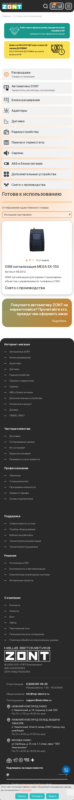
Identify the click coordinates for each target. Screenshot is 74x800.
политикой (26, 790)
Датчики (14, 369)
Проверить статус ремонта (24, 459)
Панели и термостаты (21, 380)
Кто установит (17, 447)
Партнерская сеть (19, 628)
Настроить (37, 796)
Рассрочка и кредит (20, 404)
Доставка (14, 436)
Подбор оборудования (22, 529)
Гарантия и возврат (20, 453)
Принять (22, 796)
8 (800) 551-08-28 (36, 684)
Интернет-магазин (17, 344)
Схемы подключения (21, 498)
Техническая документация (25, 541)
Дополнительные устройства (25, 398)
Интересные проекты (21, 580)
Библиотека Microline (21, 535)
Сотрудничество (18, 481)
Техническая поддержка (23, 546)
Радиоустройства (19, 375)
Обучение (15, 475)
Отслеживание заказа (22, 441)
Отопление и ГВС (19, 563)
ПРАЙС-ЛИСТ (17, 415)
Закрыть (52, 796)
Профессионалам (16, 468)
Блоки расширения (20, 357)
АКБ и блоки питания (21, 392)
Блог (12, 616)
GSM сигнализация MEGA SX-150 (32, 267)
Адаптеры (15, 363)
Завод (13, 622)
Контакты (14, 605)
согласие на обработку (32, 784)
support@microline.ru (38, 700)
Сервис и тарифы (19, 493)
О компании (12, 597)
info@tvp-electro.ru (37, 694)
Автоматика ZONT (19, 351)
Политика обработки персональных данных (34, 640)
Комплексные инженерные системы (29, 574)
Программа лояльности (22, 487)
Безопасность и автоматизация (27, 568)
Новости (14, 611)
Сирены (13, 386)
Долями (13, 409)
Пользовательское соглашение (26, 634)
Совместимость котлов (22, 523)
